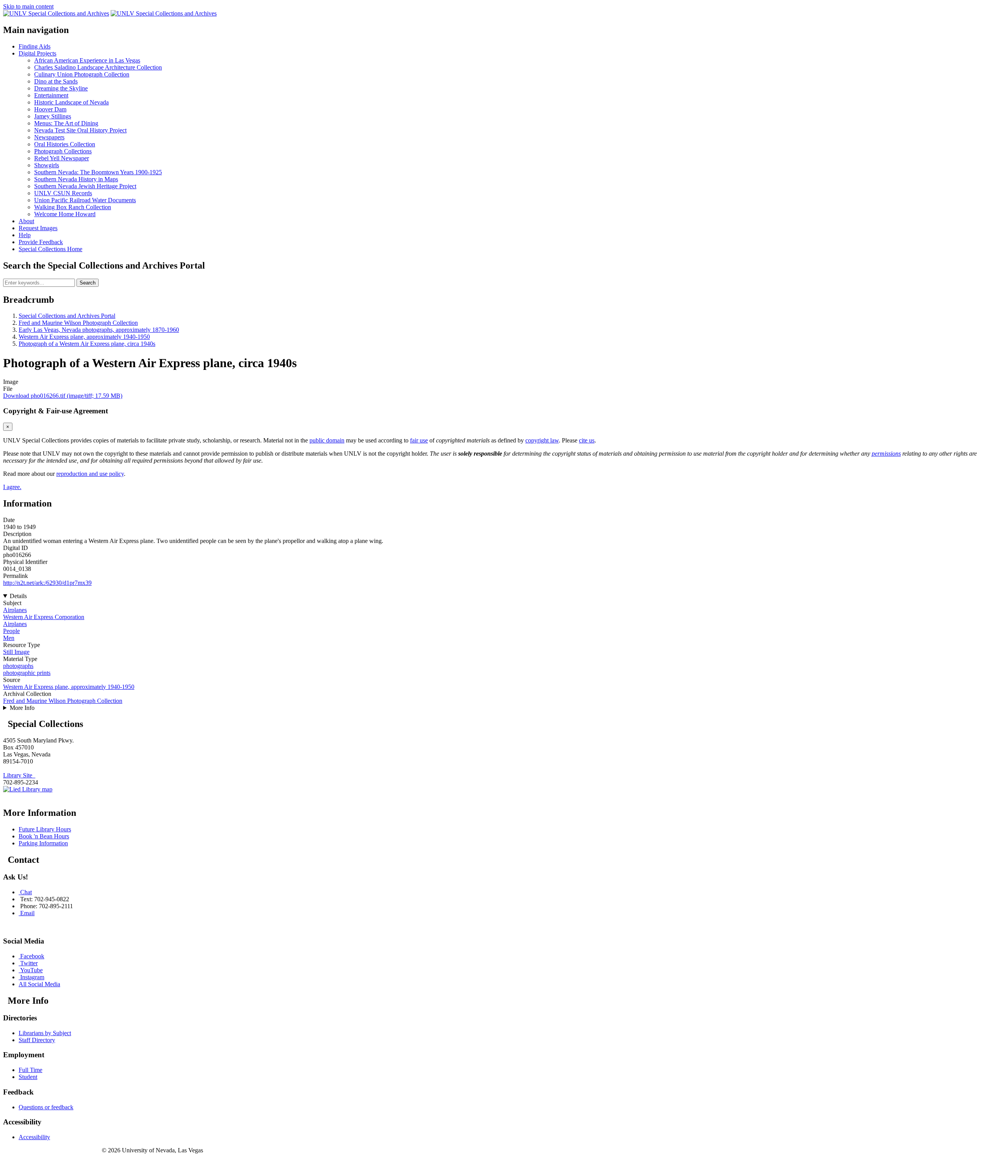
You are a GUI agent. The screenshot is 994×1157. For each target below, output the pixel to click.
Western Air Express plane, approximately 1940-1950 (84, 336)
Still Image (16, 652)
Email (27, 913)
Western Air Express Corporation (43, 617)
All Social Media (39, 984)
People (11, 631)
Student (28, 1077)
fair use (419, 440)
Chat (26, 892)
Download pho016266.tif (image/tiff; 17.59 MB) (62, 395)
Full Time (30, 1070)
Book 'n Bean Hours (44, 836)
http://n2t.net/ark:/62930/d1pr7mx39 (47, 582)
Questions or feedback (46, 1107)
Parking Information (43, 843)
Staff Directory (37, 1040)
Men (8, 638)
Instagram (32, 977)
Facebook (32, 956)
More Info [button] (22, 707)
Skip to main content (28, 6)
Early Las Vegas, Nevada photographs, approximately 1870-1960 (99, 329)
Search (88, 283)
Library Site (19, 775)
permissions (886, 453)
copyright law (542, 440)
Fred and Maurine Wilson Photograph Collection (78, 322)
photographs (18, 666)
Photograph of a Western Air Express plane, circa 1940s (87, 343)
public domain (326, 440)
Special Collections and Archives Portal (67, 315)
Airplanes (15, 610)
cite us (586, 440)
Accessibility (34, 1137)
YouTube (31, 970)
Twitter (29, 963)
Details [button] (18, 596)
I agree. (12, 487)
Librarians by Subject (45, 1033)
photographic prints (26, 673)
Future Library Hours (45, 829)
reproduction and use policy (90, 473)
